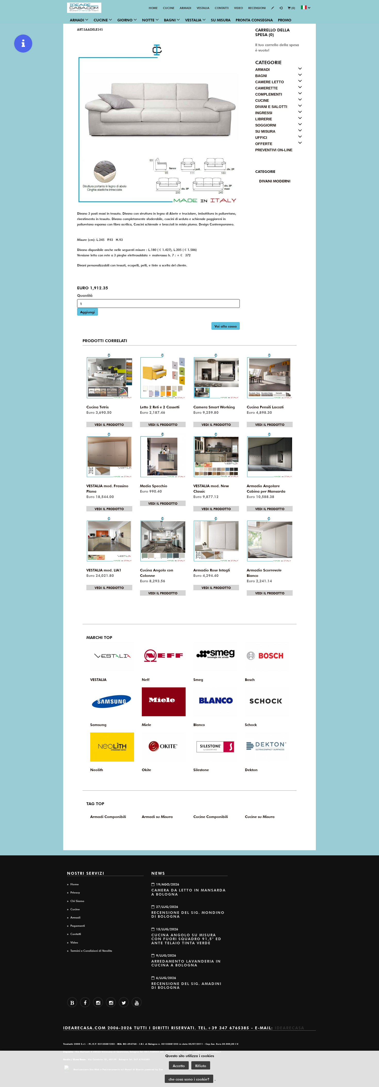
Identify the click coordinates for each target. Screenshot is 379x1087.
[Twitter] (124, 1002)
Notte (148, 20)
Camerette (266, 88)
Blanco (199, 724)
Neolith (96, 769)
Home (153, 7)
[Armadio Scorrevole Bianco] (269, 539)
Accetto (179, 1065)
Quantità (85, 295)
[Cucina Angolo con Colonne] (163, 539)
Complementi (268, 94)
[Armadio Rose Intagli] (216, 539)
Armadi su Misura (157, 816)
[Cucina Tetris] (109, 376)
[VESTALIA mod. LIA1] (109, 539)
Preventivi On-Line (273, 150)
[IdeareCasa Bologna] (84, 7)
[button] (305, 8)
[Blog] (72, 1002)
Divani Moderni (274, 181)
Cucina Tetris (97, 407)
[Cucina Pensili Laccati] (269, 376)
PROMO (284, 20)
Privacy (75, 892)
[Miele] (164, 702)
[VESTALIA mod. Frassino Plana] (109, 455)
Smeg (198, 679)
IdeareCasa (289, 1027)
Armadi (185, 7)
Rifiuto (200, 1065)
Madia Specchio (153, 485)
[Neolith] (112, 747)
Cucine (168, 7)
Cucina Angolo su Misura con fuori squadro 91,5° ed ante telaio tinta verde (186, 938)
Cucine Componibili (210, 816)
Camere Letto (269, 82)
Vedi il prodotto (109, 424)
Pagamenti (77, 925)
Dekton (251, 769)
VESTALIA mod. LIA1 (103, 570)
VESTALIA (203, 7)
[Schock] (267, 702)
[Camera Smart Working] (216, 376)
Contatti (222, 7)
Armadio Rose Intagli (211, 570)
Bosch (250, 679)
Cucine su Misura (260, 816)
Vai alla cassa (226, 326)
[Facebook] (85, 1002)
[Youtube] (136, 1002)
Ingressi (263, 113)
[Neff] (164, 656)
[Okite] (164, 747)
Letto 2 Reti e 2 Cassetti (159, 407)
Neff (146, 679)
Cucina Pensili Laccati (265, 407)
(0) (293, 7)
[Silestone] (215, 747)
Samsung (98, 724)
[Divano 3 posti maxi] (158, 123)
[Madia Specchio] (163, 455)
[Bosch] (267, 656)
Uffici (261, 138)
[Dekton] (267, 747)
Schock (251, 724)
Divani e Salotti (271, 107)
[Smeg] (215, 656)
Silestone (201, 769)
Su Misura (220, 20)
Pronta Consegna (254, 20)
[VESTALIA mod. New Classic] (216, 455)
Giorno (125, 20)
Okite (146, 769)
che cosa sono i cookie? (189, 1079)
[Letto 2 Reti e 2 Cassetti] (163, 376)
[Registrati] (273, 8)
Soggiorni (265, 125)
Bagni (170, 20)
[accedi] (281, 8)
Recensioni (257, 7)
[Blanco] (215, 702)
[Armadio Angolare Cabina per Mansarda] (269, 455)
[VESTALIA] (112, 656)
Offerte (263, 144)
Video (238, 7)
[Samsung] (112, 702)
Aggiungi (87, 312)
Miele (146, 724)
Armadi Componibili (108, 816)
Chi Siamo (77, 900)
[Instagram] (111, 1002)
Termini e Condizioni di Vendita (91, 950)
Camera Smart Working (214, 407)
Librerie (263, 119)
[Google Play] (98, 1002)
